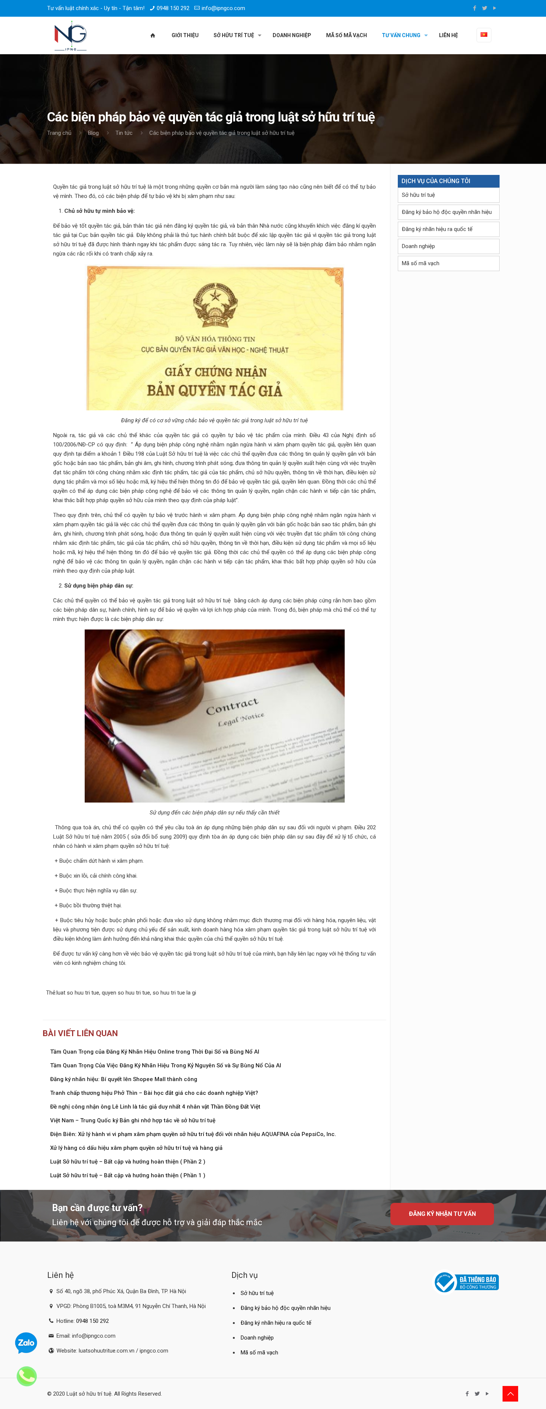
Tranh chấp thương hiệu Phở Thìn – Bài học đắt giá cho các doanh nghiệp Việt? (154, 1093)
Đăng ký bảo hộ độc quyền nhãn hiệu (447, 212)
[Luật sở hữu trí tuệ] (71, 35)
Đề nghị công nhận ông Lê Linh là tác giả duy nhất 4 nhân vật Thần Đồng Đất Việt (155, 1106)
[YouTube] (495, 8)
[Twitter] (485, 8)
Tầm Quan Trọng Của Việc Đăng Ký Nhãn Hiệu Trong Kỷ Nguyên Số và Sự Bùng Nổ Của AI (165, 1065)
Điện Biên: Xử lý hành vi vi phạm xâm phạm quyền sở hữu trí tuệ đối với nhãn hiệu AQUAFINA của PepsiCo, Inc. (193, 1134)
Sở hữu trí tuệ (418, 195)
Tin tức (124, 133)
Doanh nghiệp (418, 246)
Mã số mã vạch (420, 263)
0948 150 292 (173, 8)
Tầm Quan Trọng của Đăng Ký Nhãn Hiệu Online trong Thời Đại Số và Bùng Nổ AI (154, 1051)
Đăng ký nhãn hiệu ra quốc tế (437, 229)
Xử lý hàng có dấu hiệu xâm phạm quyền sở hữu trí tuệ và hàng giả (136, 1148)
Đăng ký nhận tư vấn (442, 1213)
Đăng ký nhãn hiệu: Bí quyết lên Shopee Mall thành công (123, 1079)
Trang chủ (59, 133)
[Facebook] (475, 8)
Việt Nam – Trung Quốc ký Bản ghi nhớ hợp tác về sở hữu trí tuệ (132, 1120)
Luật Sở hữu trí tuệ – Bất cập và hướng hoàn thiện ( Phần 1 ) (127, 1175)
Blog (93, 133)
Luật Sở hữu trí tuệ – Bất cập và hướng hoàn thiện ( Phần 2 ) (127, 1161)
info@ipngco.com (223, 8)
